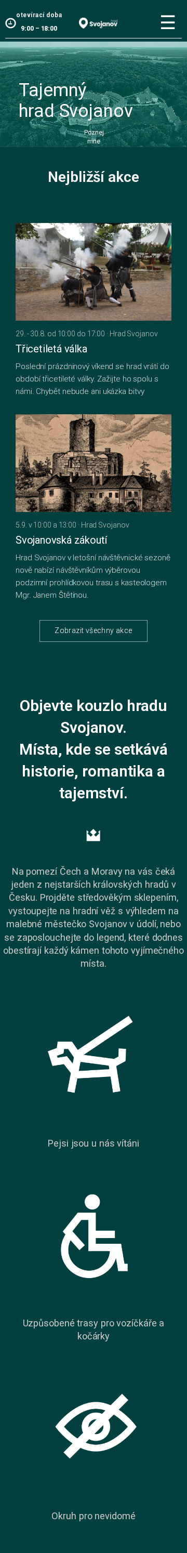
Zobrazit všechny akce (93, 630)
